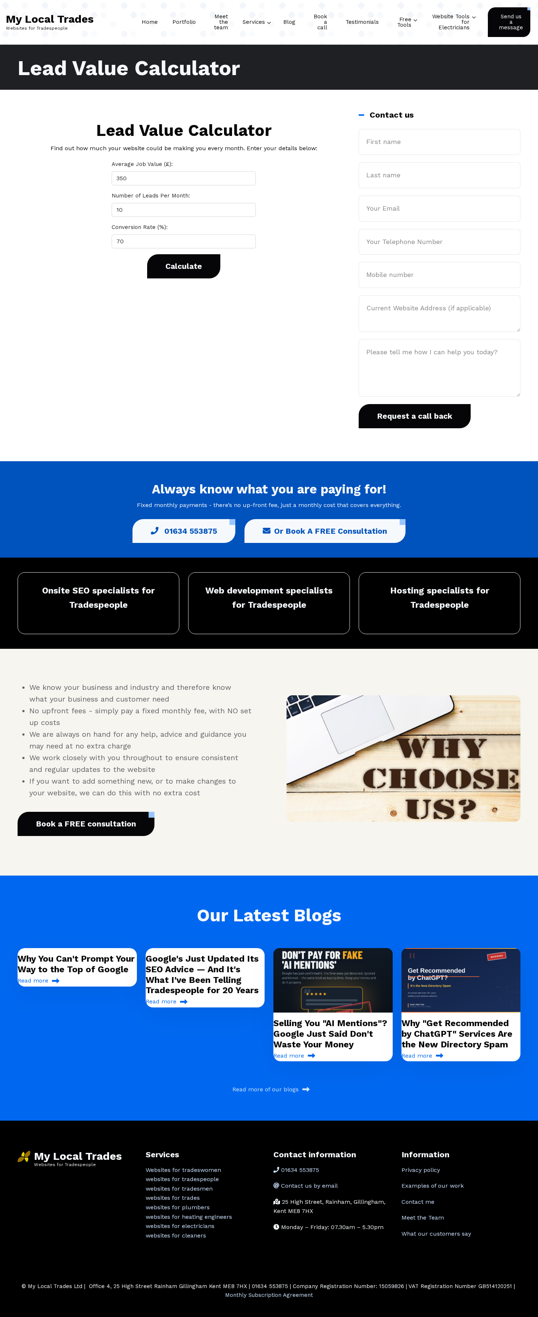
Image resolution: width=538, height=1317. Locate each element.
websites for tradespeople (182, 1179)
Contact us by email (309, 1185)
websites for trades (173, 1197)
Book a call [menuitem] (320, 22)
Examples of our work (432, 1185)
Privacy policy (420, 1169)
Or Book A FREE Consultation (330, 531)
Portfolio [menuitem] (184, 22)
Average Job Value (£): (142, 164)
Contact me (417, 1201)
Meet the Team (422, 1217)
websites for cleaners (176, 1235)
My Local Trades (50, 18)
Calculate (183, 266)
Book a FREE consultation (86, 823)
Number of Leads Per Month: (151, 195)
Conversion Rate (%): (140, 227)
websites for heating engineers (189, 1216)
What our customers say (436, 1233)
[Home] (24, 1156)
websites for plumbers (178, 1207)
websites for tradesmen (179, 1188)
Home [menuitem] (150, 22)
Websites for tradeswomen (183, 1169)
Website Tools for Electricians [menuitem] (454, 28)
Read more (33, 980)
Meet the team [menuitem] (221, 22)
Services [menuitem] (257, 29)
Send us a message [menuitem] (511, 22)
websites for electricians (180, 1225)
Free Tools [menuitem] (407, 29)
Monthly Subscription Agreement (269, 1295)
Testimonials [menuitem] (362, 22)
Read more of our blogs (265, 1089)
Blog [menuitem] (289, 22)
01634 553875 (189, 531)
